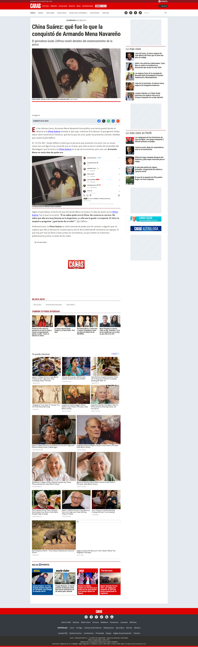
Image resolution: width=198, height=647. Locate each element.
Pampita (32, 13)
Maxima (137, 628)
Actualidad (63, 6)
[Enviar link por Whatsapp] (108, 121)
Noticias (45, 6)
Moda (79, 6)
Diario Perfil (66, 622)
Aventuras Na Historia (92, 628)
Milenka (40, 13)
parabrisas (110, 571)
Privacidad (100, 633)
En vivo (164, 6)
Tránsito (137, 633)
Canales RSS (62, 633)
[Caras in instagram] (126, 12)
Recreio (129, 628)
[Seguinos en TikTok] (140, 12)
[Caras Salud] (145, 221)
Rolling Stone (109, 628)
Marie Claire (85, 622)
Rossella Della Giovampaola (78, 13)
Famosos (53, 6)
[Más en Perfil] (44, 564)
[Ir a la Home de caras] (35, 7)
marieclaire (65, 571)
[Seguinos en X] (135, 12)
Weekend (104, 622)
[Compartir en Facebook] (99, 121)
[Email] (118, 121)
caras (87, 571)
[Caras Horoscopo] (145, 230)
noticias (42, 571)
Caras (72, 628)
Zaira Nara (105, 13)
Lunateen (124, 622)
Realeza (72, 6)
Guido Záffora (70, 305)
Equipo (108, 633)
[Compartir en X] (103, 121)
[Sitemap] (111, 617)
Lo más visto (133, 49)
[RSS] (106, 617)
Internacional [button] (87, 6)
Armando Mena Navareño (54, 305)
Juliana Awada (61, 13)
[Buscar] (165, 13)
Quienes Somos (76, 633)
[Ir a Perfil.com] (163, 2)
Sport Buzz (120, 628)
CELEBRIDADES (71, 20)
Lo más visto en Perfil (139, 133)
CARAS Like (101, 5)
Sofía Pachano (94, 13)
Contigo (79, 628)
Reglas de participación (122, 633)
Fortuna (96, 622)
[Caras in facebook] (130, 12)
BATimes (133, 622)
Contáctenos (89, 633)
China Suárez (50, 13)
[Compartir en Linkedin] (113, 121)
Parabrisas (114, 622)
